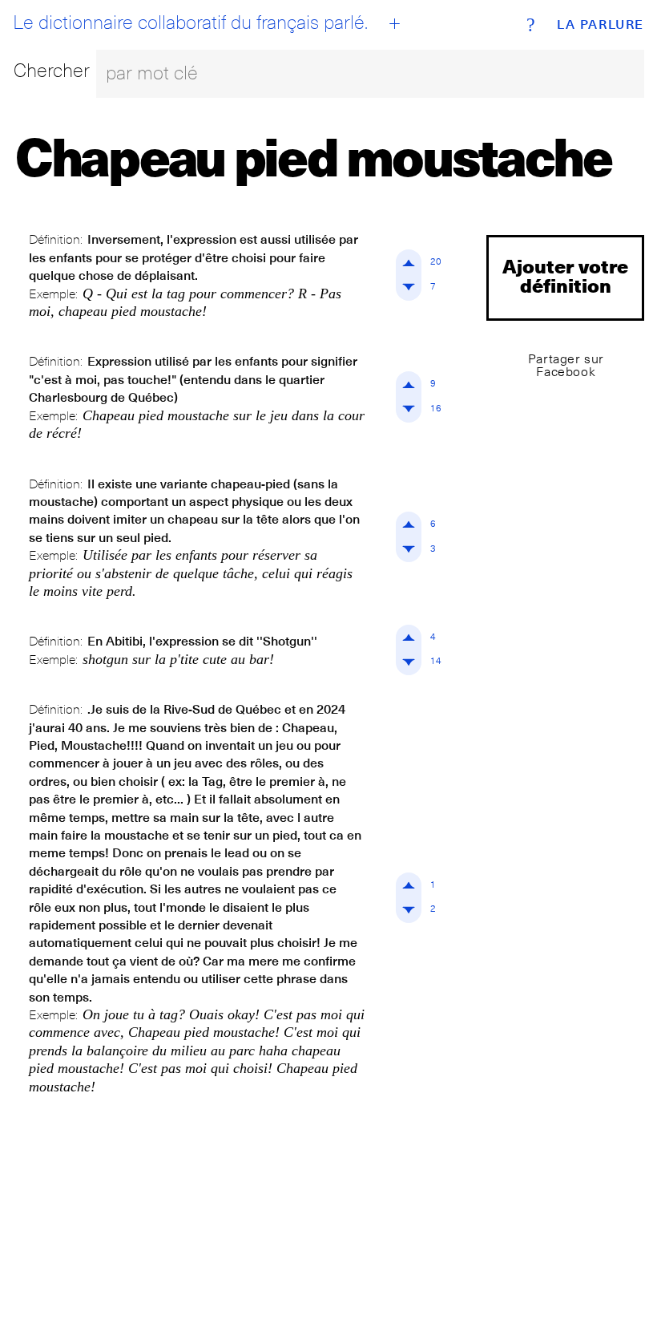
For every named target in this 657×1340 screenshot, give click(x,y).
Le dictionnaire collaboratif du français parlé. (190, 22)
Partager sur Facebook (566, 365)
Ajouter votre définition (565, 275)
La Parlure (600, 24)
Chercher (52, 70)
